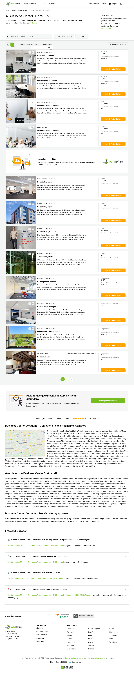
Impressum (40, 638)
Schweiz (91, 645)
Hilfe (43, 4)
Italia (90, 639)
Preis (104, 4)
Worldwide (113, 642)
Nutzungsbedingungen (97, 658)
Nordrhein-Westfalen (36, 10)
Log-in (114, 4)
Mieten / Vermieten (29, 4)
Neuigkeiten (40, 641)
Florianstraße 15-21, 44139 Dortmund (78, 595)
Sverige (70, 632)
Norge (69, 635)
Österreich (92, 642)
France (90, 635)
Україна (91, 649)
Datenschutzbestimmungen (74, 658)
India (111, 639)
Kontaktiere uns (42, 631)
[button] (29, 52)
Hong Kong (113, 632)
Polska (112, 629)
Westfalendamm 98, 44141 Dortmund (21, 546)
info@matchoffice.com (13, 636)
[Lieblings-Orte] (127, 4)
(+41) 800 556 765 (12, 639)
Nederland (71, 642)
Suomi (69, 639)
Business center (23, 10)
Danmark (70, 629)
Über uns (51, 4)
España (91, 632)
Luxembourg (71, 649)
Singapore (113, 635)
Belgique (70, 645)
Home (7, 10)
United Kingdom (94, 629)
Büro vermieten (94, 4)
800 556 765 (106, 28)
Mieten (14, 10)
